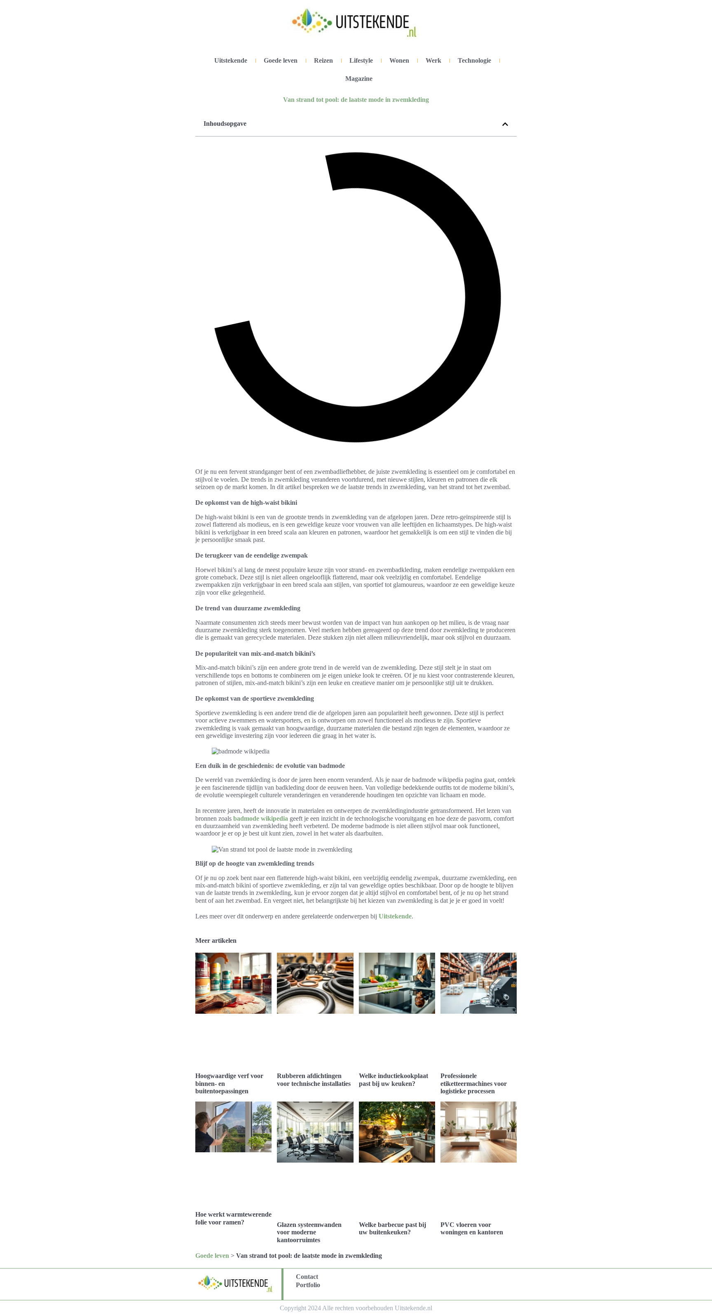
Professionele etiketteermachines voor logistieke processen (473, 1083)
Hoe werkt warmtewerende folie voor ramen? (233, 1218)
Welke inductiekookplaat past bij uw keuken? (393, 1079)
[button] (505, 124)
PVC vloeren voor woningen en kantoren (471, 1228)
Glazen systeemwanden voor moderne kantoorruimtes (309, 1232)
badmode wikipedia (260, 818)
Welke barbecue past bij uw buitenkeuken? (392, 1228)
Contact (307, 1276)
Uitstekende (230, 60)
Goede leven (280, 60)
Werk (433, 60)
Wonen (399, 60)
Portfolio (308, 1284)
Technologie (474, 60)
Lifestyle (361, 60)
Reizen (323, 60)
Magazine (358, 78)
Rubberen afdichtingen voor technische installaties (314, 1079)
